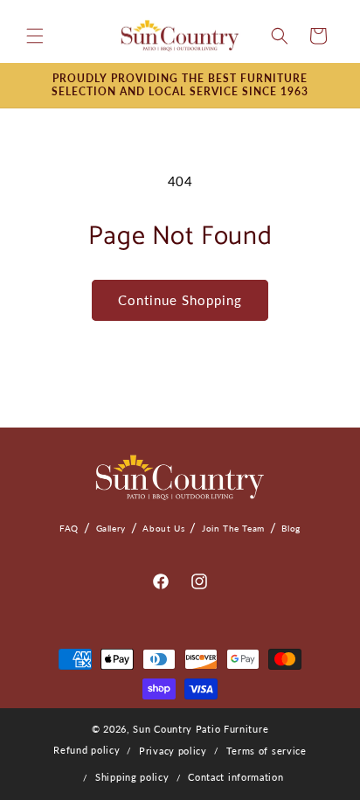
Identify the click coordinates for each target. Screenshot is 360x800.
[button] (35, 36)
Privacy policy (173, 750)
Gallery (111, 528)
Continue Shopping (180, 300)
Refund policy (86, 749)
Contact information (235, 777)
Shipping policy (132, 777)
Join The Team (233, 528)
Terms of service (266, 750)
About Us (163, 528)
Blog (290, 528)
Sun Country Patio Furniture (200, 728)
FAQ (69, 528)
